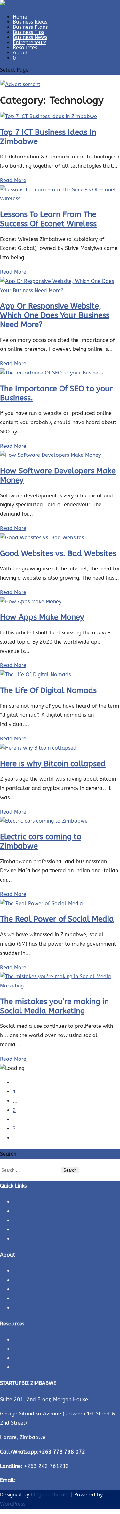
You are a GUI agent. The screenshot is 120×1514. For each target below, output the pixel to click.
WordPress (12, 1504)
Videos (21, 1367)
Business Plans (30, 27)
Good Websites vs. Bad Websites (58, 553)
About (20, 53)
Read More (13, 180)
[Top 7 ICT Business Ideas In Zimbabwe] (48, 116)
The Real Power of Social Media (57, 918)
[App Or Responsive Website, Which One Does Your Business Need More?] (60, 290)
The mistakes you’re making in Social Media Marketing (54, 1006)
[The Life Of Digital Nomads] (35, 675)
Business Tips (28, 32)
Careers (22, 1289)
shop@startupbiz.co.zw (46, 1480)
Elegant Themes (50, 1495)
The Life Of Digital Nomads (48, 690)
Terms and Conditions (39, 1308)
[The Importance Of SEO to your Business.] (52, 373)
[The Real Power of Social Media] (41, 903)
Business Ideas (30, 22)
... (15, 1101)
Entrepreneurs (29, 42)
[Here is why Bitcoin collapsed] (38, 748)
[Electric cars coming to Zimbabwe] (44, 821)
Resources (25, 47)
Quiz (18, 1358)
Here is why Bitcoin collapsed (53, 763)
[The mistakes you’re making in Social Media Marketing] (60, 986)
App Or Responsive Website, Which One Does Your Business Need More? (54, 315)
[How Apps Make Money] (30, 602)
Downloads (26, 1340)
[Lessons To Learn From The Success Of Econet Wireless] (60, 199)
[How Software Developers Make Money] (50, 455)
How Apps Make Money (42, 617)
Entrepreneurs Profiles (39, 1239)
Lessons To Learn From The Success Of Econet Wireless (48, 219)
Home (20, 17)
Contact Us (26, 1280)
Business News (30, 37)
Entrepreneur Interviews (41, 1230)
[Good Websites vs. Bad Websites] (42, 538)
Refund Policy (29, 1298)
